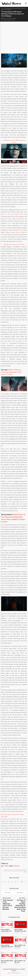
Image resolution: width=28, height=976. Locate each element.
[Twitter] (2, 881)
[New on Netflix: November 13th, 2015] (20, 924)
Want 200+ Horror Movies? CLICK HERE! (14, 244)
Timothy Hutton (25, 871)
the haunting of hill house (16, 871)
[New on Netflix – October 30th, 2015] (7, 924)
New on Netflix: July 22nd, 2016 (19, 945)
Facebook (15, 866)
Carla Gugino (9, 869)
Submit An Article (16, 972)
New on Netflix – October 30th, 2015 (6, 930)
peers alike (11, 749)
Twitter (6, 866)
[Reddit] (15, 881)
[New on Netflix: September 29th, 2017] (7, 940)
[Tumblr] (18, 881)
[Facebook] (5, 881)
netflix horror (7, 871)
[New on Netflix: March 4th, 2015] (7, 955)
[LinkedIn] (12, 881)
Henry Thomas (15, 869)
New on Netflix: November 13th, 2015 (20, 930)
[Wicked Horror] (11, 3)
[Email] (22, 881)
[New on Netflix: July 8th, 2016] (20, 955)
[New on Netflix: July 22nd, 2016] (20, 940)
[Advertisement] (14, 36)
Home (2, 8)
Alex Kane (4, 18)
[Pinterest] (9, 881)
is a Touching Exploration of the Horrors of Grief (11, 372)
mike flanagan (23, 869)
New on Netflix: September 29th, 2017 (7, 945)
